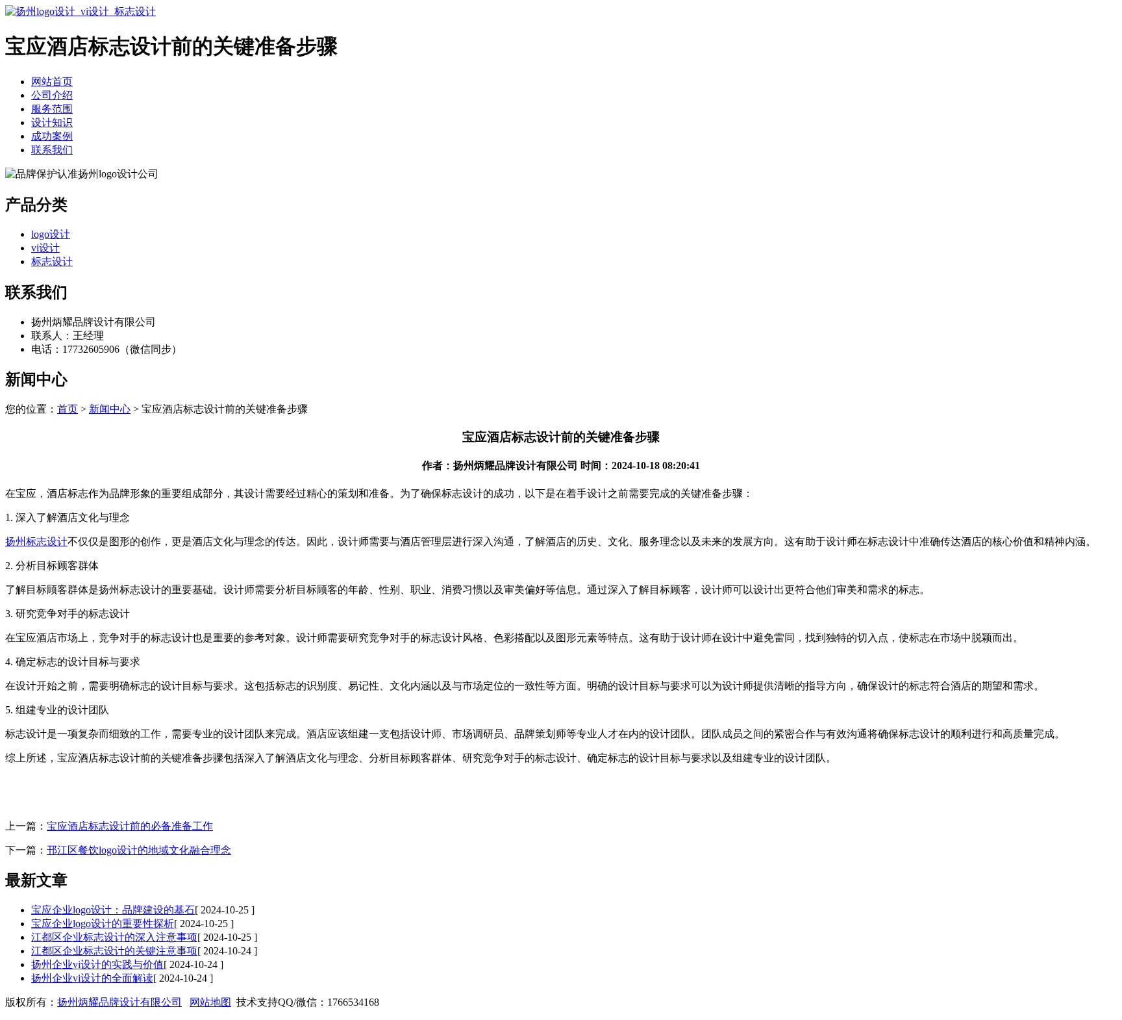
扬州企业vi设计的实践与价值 (97, 964)
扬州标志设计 (36, 541)
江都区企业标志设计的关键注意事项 (114, 950)
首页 (67, 408)
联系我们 (52, 149)
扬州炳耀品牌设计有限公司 (119, 1002)
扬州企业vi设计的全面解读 (92, 978)
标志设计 (52, 261)
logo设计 (50, 234)
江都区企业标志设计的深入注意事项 (114, 937)
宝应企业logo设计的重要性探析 (102, 923)
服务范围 (52, 108)
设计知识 (52, 122)
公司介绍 (52, 95)
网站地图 (210, 1002)
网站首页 (52, 81)
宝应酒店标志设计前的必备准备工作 (130, 826)
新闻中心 (110, 408)
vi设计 (45, 247)
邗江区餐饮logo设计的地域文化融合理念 (139, 850)
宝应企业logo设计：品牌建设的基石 (113, 909)
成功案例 (52, 136)
